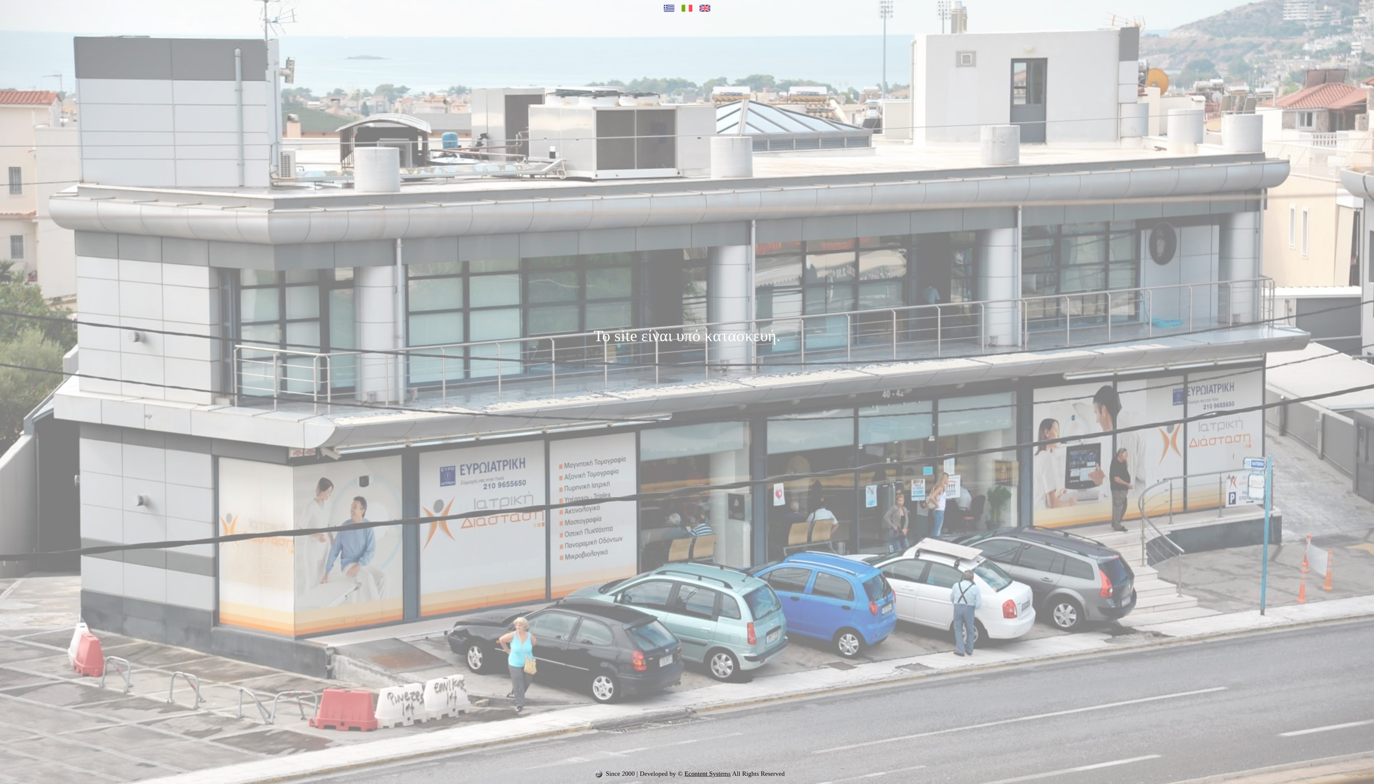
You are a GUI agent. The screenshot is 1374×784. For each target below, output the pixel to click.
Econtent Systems (707, 773)
